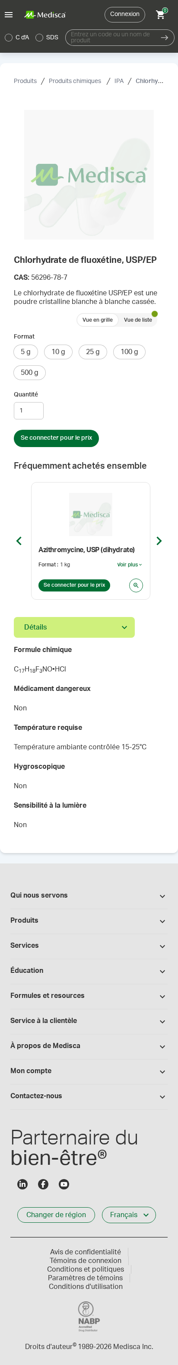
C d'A (22, 38)
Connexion (125, 14)
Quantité (26, 395)
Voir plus (130, 565)
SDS (52, 38)
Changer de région (56, 1215)
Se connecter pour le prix (56, 438)
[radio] (8, 37)
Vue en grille (98, 320)
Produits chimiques (75, 81)
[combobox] (110, 37)
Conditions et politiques (85, 1269)
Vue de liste (138, 320)
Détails (35, 627)
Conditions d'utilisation (86, 1286)
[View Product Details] (136, 585)
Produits (25, 81)
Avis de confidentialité (85, 1252)
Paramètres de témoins (85, 1278)
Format (24, 337)
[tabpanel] (89, 740)
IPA (119, 81)
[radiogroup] (31, 37)
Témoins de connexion (85, 1260)
